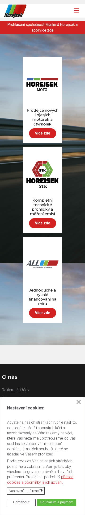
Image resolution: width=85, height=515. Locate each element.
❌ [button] (78, 402)
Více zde (42, 133)
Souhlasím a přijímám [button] (56, 502)
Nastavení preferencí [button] (26, 491)
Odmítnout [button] (21, 502)
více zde (46, 30)
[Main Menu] (76, 10)
